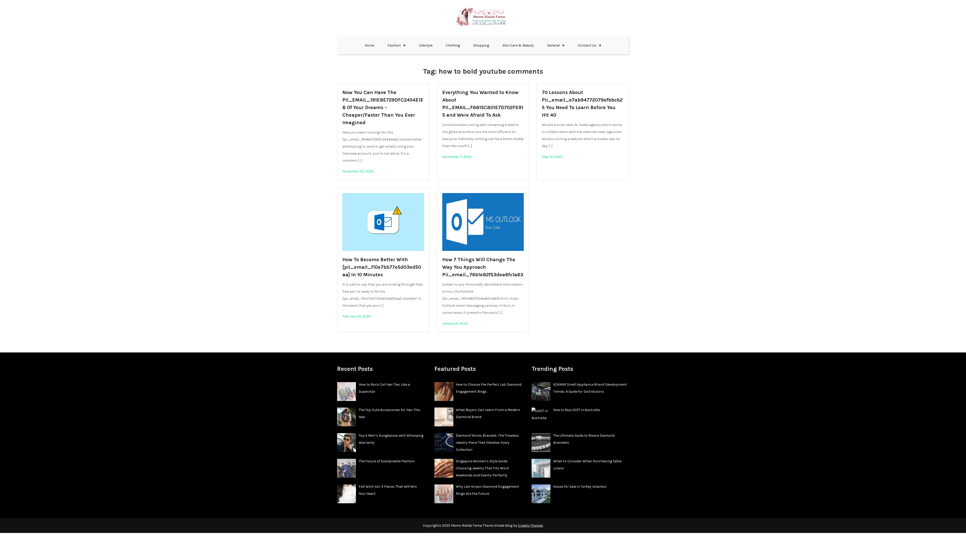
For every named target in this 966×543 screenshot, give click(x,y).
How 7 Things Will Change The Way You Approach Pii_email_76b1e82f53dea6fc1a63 (482, 267)
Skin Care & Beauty (518, 45)
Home (369, 45)
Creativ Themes (530, 525)
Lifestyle (425, 45)
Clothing (453, 45)
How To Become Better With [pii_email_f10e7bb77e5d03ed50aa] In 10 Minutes (381, 267)
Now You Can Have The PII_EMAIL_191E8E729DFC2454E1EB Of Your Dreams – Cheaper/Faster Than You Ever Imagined (382, 107)
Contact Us (587, 45)
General (553, 45)
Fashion (394, 45)
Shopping (481, 45)
